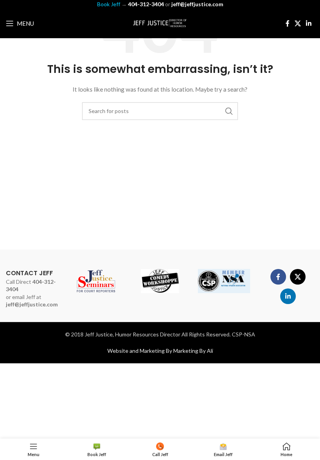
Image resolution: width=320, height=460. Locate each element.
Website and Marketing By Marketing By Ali (160, 350)
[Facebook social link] (287, 23)
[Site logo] (160, 22)
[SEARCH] (229, 111)
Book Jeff (108, 4)
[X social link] (297, 23)
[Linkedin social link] (309, 23)
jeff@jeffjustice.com (32, 304)
